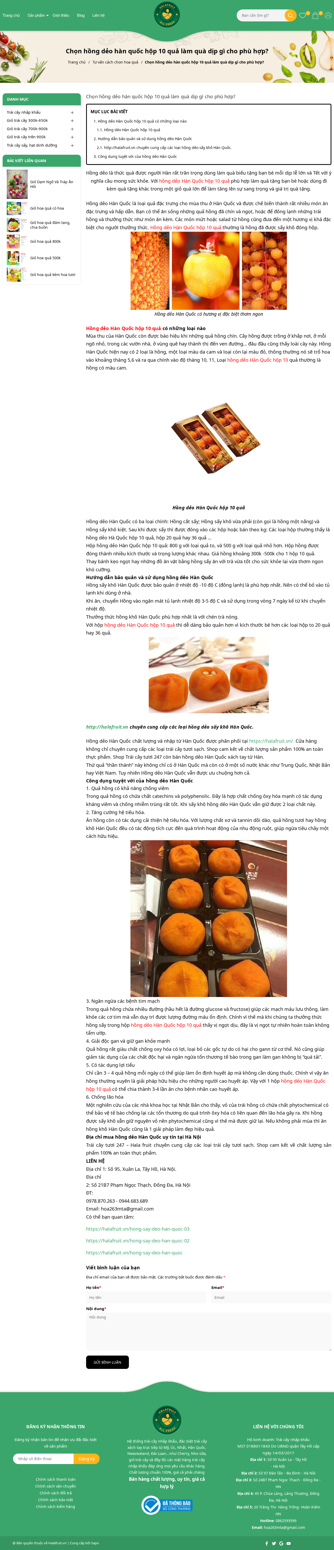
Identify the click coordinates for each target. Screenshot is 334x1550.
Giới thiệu (61, 15)
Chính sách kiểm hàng (55, 1506)
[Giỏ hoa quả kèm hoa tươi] (17, 274)
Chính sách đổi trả (56, 1492)
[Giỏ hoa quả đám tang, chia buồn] (17, 225)
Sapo (95, 1543)
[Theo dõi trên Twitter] (274, 1543)
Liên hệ (98, 15)
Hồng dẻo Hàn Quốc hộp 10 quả (132, 129)
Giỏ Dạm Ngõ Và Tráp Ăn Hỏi (51, 184)
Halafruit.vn (57, 1543)
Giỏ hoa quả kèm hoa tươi (52, 274)
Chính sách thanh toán (56, 1479)
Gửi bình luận (107, 1362)
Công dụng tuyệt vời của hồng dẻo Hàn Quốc (137, 156)
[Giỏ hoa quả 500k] (17, 258)
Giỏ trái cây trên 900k (26, 136)
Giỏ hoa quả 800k (45, 241)
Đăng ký (87, 1459)
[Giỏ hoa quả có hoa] (17, 208)
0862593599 (286, 1520)
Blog (81, 15)
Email (217, 1287)
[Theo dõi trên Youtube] (288, 1543)
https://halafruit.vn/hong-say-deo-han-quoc (134, 1252)
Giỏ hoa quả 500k (45, 258)
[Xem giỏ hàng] (315, 15)
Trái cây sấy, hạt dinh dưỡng (32, 145)
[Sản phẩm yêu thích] (302, 15)
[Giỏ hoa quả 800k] (17, 242)
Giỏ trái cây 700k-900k (27, 128)
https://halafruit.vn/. (271, 741)
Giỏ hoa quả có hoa (47, 208)
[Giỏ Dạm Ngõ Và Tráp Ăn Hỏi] (17, 184)
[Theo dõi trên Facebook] (267, 1543)
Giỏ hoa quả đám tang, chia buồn (50, 225)
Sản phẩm (36, 15)
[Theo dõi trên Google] (282, 1543)
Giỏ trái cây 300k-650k (27, 120)
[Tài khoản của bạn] (328, 15)
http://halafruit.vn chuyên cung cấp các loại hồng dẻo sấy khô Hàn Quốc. (168, 147)
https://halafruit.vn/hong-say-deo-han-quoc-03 (137, 1229)
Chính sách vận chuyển (55, 1486)
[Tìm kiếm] (291, 15)
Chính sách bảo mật (55, 1499)
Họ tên (93, 1287)
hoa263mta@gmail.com (284, 1527)
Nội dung (96, 1308)
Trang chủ (11, 15)
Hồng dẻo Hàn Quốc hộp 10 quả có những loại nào (142, 121)
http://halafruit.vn (107, 727)
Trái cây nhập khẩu (23, 112)
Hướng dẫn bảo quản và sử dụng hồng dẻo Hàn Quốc (145, 138)
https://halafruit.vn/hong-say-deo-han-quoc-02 (137, 1240)
